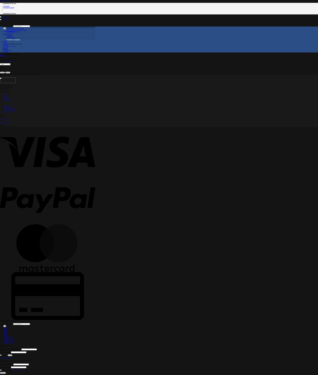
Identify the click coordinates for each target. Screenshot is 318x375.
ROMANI (9, 35)
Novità (5, 44)
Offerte (5, 45)
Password (5, 352)
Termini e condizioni (9, 109)
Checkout (6, 99)
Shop (5, 42)
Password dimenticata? (6, 358)
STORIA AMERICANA (13, 32)
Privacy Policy (7, 106)
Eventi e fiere (7, 337)
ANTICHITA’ (10, 33)
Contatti (6, 112)
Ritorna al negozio (11, 46)
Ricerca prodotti (8, 26)
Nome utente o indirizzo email (10, 349)
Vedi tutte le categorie (13, 39)
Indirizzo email (6, 364)
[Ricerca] (4, 28)
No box (5, 47)
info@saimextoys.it (6, 122)
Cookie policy (7, 107)
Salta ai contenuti (5, 0)
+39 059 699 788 (4, 118)
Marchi (5, 48)
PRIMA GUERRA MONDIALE (15, 28)
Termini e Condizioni (17, 370)
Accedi (10, 355)
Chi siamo (6, 6)
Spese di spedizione (9, 110)
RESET (8, 72)
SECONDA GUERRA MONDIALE (17, 30)
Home (5, 41)
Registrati (3, 373)
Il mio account (7, 100)
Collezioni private (8, 8)
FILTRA (2, 72)
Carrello (6, 97)
